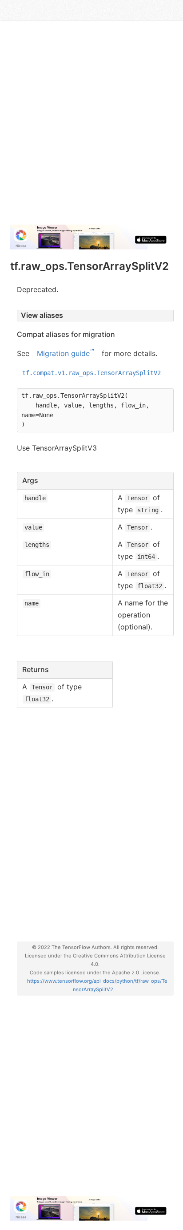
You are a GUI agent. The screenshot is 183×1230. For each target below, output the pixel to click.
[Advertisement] (91, 126)
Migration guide (63, 353)
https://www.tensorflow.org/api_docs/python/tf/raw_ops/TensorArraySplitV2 (97, 985)
